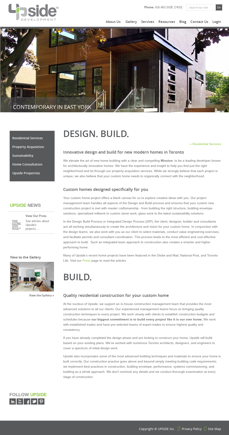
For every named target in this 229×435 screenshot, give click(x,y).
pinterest (41, 401)
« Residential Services (205, 144)
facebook (27, 401)
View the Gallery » (41, 295)
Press (86, 260)
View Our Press (36, 216)
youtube (20, 401)
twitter (34, 401)
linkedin (12, 401)
